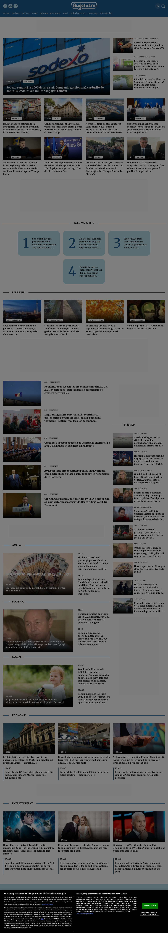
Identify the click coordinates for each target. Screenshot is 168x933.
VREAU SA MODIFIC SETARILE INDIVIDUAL (149, 914)
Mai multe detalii (47, 904)
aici (42, 919)
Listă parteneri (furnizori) (84, 913)
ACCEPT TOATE (150, 906)
